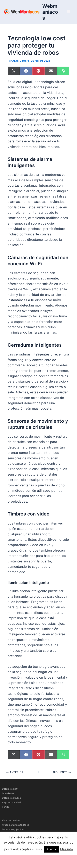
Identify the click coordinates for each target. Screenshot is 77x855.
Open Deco (8, 793)
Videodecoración (11, 820)
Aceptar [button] (52, 849)
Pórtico (5, 807)
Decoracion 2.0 (10, 789)
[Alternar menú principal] (68, 12)
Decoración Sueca (11, 798)
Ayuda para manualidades (15, 825)
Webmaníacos (50, 12)
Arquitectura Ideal (11, 802)
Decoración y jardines (13, 829)
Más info (66, 849)
